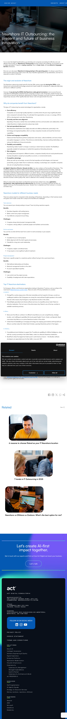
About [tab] (55, 350)
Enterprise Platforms (13, 658)
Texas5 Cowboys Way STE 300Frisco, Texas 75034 (18, 606)
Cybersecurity (11, 665)
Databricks (10, 710)
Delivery (20, 46)
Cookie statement (15, 636)
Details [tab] (33, 350)
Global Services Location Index (18, 290)
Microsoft (10, 705)
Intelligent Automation (14, 651)
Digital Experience (13, 656)
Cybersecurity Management (17, 667)
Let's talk (34, 564)
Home (3, 46)
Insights (9, 46)
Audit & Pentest (14, 672)
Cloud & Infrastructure (14, 663)
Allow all (54, 373)
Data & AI (10, 649)
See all (62, 407)
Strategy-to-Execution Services (17, 689)
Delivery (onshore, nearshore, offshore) (20, 692)
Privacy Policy (14, 632)
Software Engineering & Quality (17, 653)
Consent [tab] (11, 350)
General (9, 700)
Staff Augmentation (13, 685)
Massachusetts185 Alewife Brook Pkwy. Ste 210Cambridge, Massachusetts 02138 (22, 599)
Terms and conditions (17, 640)
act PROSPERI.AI (12, 676)
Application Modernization (15, 660)
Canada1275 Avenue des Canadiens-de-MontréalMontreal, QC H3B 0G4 (26, 612)
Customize (32, 373)
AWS (8, 703)
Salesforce (10, 707)
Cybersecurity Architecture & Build (20, 674)
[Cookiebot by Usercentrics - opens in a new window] (57, 345)
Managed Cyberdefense (16, 669)
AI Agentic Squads (13, 687)
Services (14, 46)
